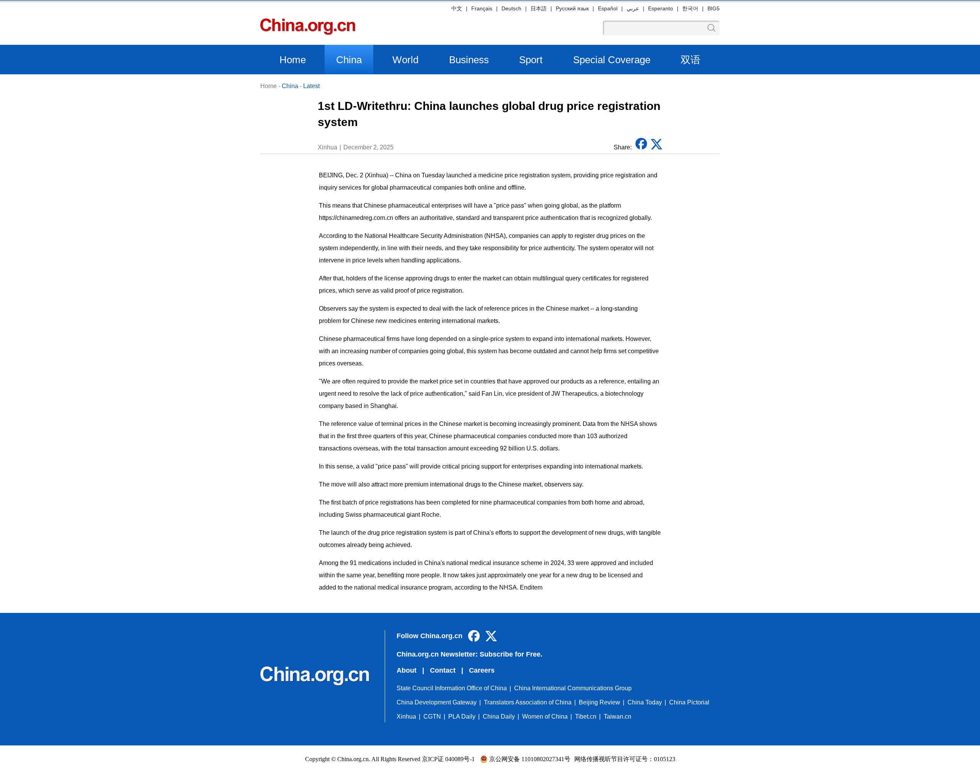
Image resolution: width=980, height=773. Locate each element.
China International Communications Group (573, 688)
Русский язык (572, 8)
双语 (691, 60)
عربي (633, 8)
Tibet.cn (585, 716)
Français (481, 8)
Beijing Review (599, 702)
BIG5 (713, 8)
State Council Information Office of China (452, 688)
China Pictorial (689, 702)
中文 (456, 8)
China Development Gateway (437, 702)
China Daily (499, 716)
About (406, 670)
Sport (530, 60)
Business (469, 60)
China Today (644, 702)
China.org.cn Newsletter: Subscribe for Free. (469, 654)
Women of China (545, 716)
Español (607, 8)
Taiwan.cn (617, 716)
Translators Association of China (528, 702)
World (405, 60)
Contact (443, 670)
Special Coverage (611, 60)
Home (292, 60)
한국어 (690, 8)
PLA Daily (461, 716)
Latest (311, 86)
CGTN (432, 716)
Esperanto (660, 8)
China (349, 60)
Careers (482, 670)
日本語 (539, 8)
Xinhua (406, 716)
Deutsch (511, 8)
